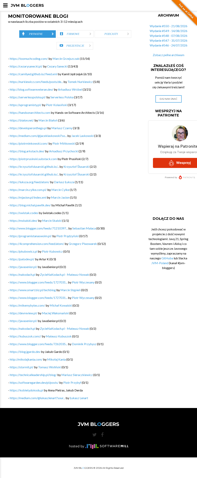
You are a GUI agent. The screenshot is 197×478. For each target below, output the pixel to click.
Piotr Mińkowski (64, 143)
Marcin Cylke (60, 189)
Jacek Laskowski (82, 135)
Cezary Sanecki (57, 66)
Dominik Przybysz (84, 344)
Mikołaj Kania (56, 359)
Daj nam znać (168, 98)
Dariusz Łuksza (64, 182)
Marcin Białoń (48, 120)
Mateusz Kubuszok (59, 336)
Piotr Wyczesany (83, 282)
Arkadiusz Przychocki (63, 151)
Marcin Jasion (60, 197)
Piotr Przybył (72, 382)
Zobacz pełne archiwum (168, 55)
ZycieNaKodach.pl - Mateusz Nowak (64, 274)
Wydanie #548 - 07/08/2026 (168, 35)
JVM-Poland (159, 263)
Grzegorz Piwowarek (83, 243)
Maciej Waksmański (55, 313)
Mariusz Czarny (61, 128)
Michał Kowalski (61, 305)
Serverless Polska (61, 97)
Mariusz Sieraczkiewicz (77, 375)
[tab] (37, 34)
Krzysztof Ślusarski (76, 166)
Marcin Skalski (52, 220)
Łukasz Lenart (79, 398)
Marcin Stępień (70, 290)
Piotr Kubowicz (52, 251)
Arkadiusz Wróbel (70, 89)
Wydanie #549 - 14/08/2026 (168, 31)
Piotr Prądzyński (67, 236)
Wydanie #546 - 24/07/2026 (168, 45)
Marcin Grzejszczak (66, 58)
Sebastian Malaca (84, 228)
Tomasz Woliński (49, 367)
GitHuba (167, 258)
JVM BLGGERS (27, 5)
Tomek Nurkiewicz (80, 81)
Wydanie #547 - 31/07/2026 (168, 40)
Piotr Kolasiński (56, 105)
